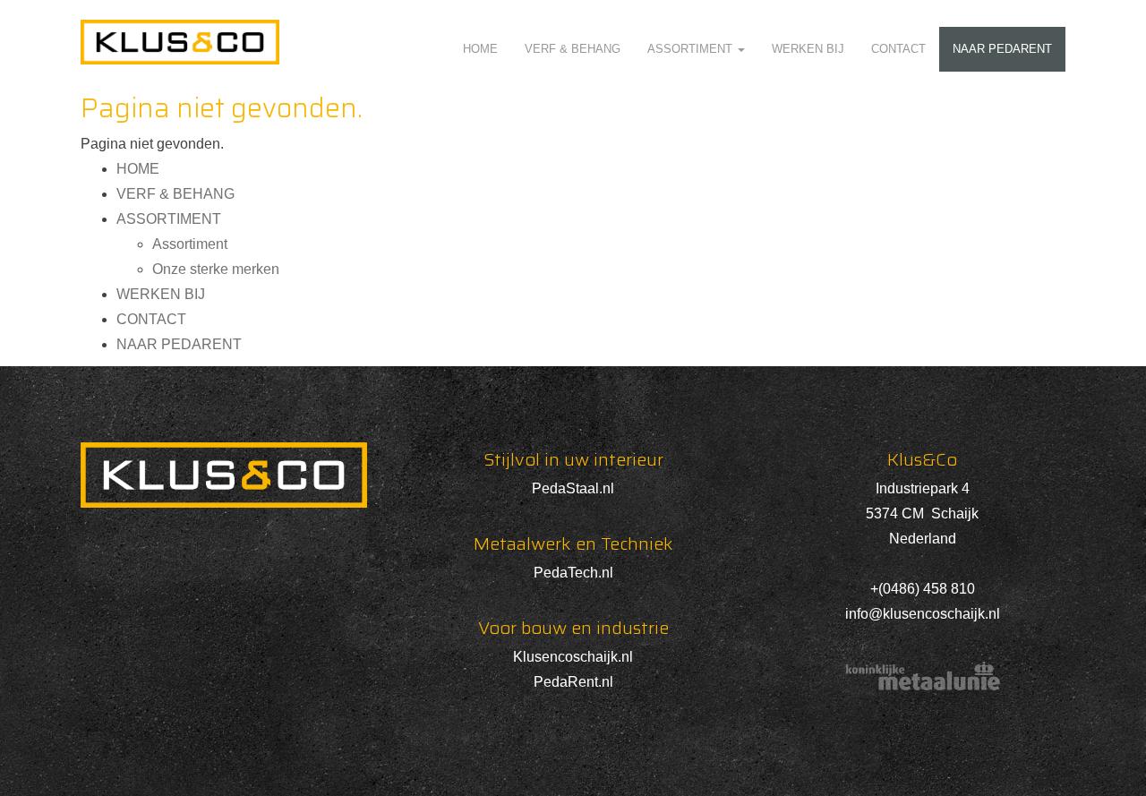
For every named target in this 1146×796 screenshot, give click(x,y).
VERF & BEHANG (572, 49)
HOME (480, 49)
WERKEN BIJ (808, 49)
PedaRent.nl (573, 681)
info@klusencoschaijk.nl (922, 613)
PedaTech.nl (573, 572)
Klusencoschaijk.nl (573, 656)
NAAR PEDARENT (1002, 49)
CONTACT (898, 49)
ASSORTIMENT (691, 49)
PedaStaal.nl (573, 488)
